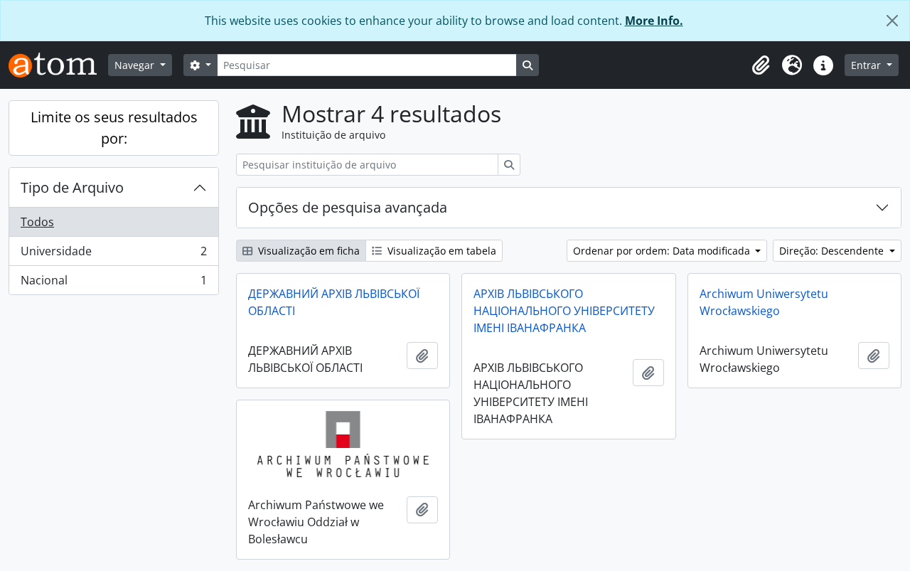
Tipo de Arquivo (72, 187)
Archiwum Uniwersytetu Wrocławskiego (764, 302)
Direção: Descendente (833, 250)
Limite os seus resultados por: (114, 127)
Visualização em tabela (440, 250)
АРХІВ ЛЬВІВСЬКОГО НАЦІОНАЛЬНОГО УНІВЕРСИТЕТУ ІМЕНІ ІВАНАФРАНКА (564, 311)
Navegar (135, 65)
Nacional (113, 283)
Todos (37, 222)
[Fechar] (892, 21)
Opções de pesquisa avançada (347, 207)
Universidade (113, 254)
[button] (760, 65)
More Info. (654, 20)
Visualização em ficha (307, 250)
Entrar (867, 65)
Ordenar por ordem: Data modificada (663, 250)
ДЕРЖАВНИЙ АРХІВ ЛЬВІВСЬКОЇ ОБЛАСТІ (333, 302)
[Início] (58, 65)
